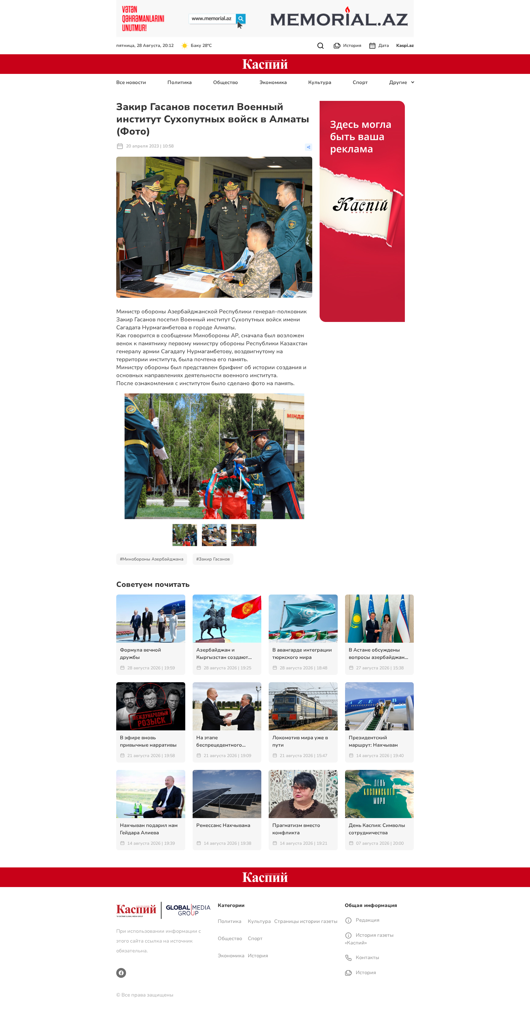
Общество (225, 82)
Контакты (367, 957)
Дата (383, 45)
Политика (179, 82)
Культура (319, 82)
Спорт (360, 82)
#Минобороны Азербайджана (151, 559)
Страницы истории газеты (305, 921)
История (352, 45)
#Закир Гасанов (213, 559)
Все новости (131, 82)
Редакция (367, 920)
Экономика (273, 82)
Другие (398, 82)
